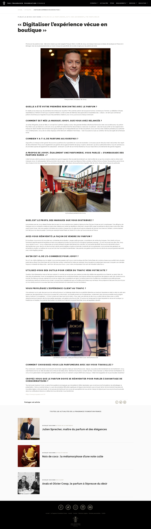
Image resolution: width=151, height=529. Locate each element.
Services (132, 3)
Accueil (20, 9)
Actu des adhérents (75, 17)
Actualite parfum (62, 452)
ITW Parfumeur (92, 17)
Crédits (103, 513)
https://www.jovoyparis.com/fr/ (35, 394)
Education (142, 3)
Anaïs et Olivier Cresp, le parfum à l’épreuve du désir (74, 483)
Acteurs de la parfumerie (53, 17)
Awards (70, 513)
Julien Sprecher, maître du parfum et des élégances (74, 429)
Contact (75, 513)
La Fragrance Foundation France (59, 513)
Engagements (121, 3)
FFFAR (112, 3)
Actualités (104, 3)
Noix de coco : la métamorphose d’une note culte (72, 456)
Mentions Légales (83, 513)
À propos (93, 3)
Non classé (60, 480)
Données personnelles (94, 513)
